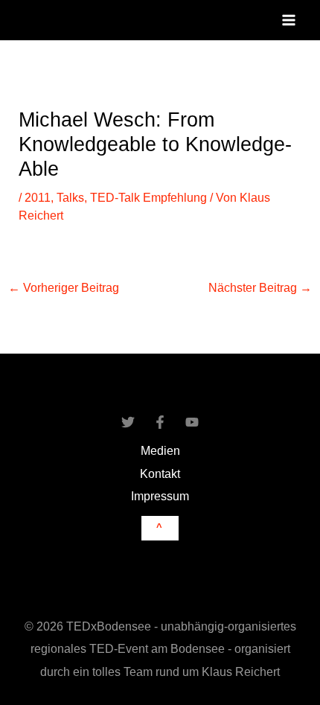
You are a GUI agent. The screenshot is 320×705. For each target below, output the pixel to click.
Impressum (160, 496)
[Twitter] (128, 422)
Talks (70, 197)
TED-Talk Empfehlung (148, 197)
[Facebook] (160, 422)
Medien (160, 450)
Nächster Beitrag (260, 287)
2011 (38, 197)
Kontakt (160, 473)
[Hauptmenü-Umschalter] (288, 20)
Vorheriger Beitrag (63, 287)
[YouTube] (192, 422)
